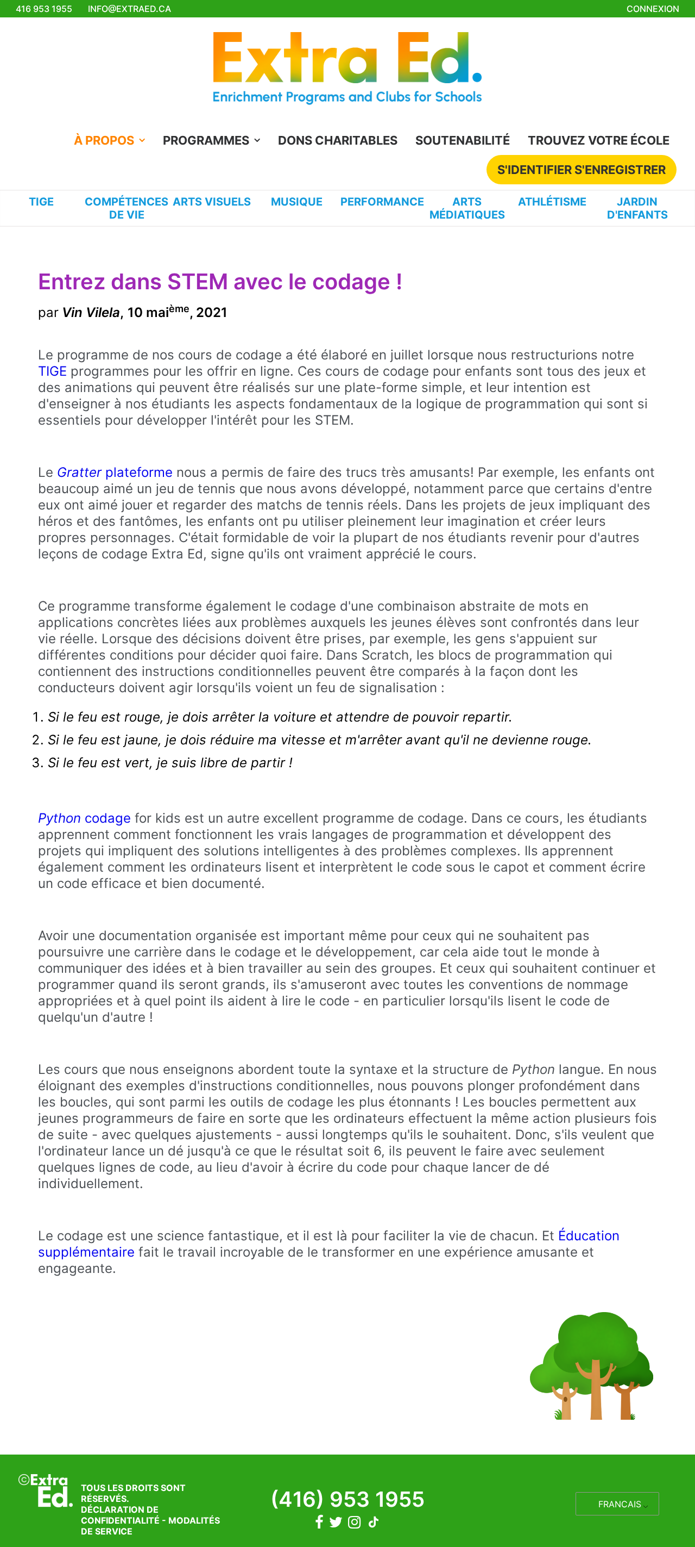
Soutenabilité (462, 140)
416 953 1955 (44, 8)
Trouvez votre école (598, 140)
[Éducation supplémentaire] (347, 71)
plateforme (115, 472)
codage (84, 818)
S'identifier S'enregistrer (581, 170)
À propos (104, 140)
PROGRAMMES (206, 140)
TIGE (52, 371)
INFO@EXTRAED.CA (129, 8)
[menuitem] (113, 140)
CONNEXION (653, 8)
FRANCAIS (619, 1504)
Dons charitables (337, 140)
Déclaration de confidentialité (120, 1515)
